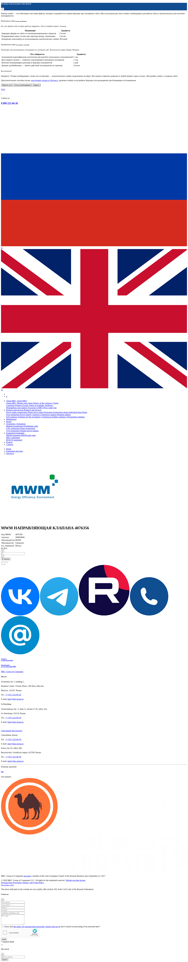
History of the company (43, 403)
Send (4, 939)
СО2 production (13, 431)
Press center (48, 408)
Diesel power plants (35, 412)
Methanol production (15, 426)
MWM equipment (13, 435)
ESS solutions (12, 417)
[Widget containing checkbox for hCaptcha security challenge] (20, 932)
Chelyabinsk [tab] (6, 731)
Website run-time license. (75, 880)
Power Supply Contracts (30, 415)
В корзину (6, 559)
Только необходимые (22, 85)
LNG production (13, 428)
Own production (13, 415)
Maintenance (11, 419)
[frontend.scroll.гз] (2, 944)
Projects (9, 442)
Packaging (48, 412)
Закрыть (36, 85)
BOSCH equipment (14, 440)
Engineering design (61, 412)
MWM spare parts (28, 435)
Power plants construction (16, 412)
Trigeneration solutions (75, 417)
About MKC (11, 403)
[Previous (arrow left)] (2, 564)
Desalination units (31, 426)
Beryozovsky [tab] (17, 731)
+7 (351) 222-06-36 (13, 695)
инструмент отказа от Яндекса (44, 80)
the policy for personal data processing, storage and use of (37, 926)
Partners (18, 405)
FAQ (3, 89)
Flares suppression (27, 428)
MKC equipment (13, 438)
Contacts (9, 444)
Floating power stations (29, 431)
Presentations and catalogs (17, 408)
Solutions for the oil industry (29, 417)
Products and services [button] (15, 410)
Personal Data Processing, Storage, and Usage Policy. (22, 883)
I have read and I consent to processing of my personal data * (52, 926)
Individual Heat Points (78, 412)
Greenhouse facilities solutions (53, 417)
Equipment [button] (10, 433)
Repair (9, 421)
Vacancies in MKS (35, 408)
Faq (55, 408)
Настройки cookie (7, 885)
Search (4, 960)
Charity (56, 403)
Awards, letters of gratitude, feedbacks (37, 405)
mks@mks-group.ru (15, 699)
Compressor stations (48, 415)
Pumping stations (64, 415)
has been (27, 876)
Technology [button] (11, 424)
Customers (10, 405)
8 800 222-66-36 (9, 103)
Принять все (7, 85)
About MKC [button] (11, 401)
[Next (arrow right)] (5, 564)
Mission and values (25, 403)
